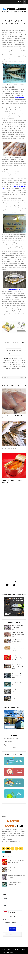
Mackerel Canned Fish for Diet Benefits (17, 626)
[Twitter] (8, 848)
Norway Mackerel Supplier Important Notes (16, 675)
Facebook (7, 587)
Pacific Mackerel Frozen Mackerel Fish (18, 684)
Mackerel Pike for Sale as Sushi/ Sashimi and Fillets (17, 666)
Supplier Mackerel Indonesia (14, 368)
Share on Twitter (15, 350)
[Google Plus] (12, 848)
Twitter (14, 587)
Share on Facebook (14, 347)
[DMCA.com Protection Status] (6, 852)
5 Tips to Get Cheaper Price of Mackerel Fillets (18, 633)
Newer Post (5, 377)
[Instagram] (17, 848)
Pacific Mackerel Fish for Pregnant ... (11, 449)
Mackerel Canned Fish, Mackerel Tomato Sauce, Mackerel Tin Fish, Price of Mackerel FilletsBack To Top (14, 951)
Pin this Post (15, 354)
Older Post (23, 377)
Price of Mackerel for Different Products (17, 691)
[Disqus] (14, 511)
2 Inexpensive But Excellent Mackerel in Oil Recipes (18, 648)
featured (13, 360)
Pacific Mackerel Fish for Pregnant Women (18, 640)
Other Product (8, 741)
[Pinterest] (21, 848)
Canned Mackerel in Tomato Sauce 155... (12, 481)
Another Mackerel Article (11, 738)
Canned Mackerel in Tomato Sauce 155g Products (17, 657)
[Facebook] (4, 848)
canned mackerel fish (10, 748)
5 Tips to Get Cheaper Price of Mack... (13, 416)
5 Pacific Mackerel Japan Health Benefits (18, 698)
